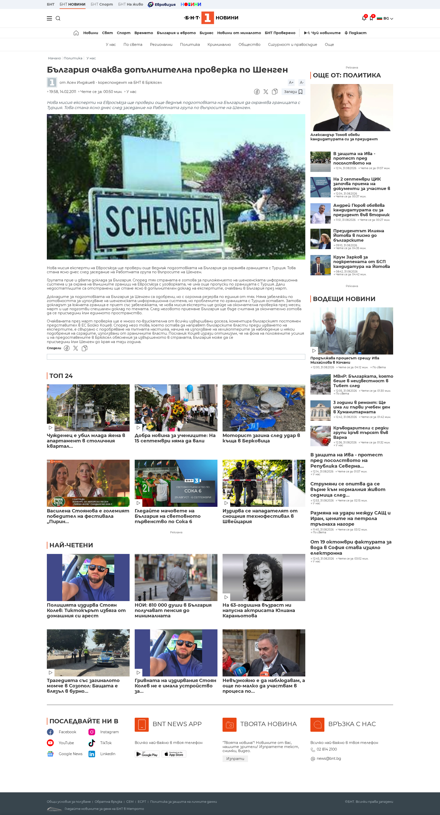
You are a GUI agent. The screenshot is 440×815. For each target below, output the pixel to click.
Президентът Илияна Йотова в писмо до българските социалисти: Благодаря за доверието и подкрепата (363, 236)
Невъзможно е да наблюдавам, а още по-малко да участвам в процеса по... (264, 686)
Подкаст (358, 33)
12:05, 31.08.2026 (346, 390)
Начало (54, 58)
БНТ (50, 4)
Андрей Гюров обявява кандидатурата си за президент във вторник (361, 210)
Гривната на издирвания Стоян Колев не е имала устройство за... (175, 686)
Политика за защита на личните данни (183, 802)
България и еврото (176, 33)
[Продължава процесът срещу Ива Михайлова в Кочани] (351, 331)
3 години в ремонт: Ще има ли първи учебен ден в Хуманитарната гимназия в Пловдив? (361, 407)
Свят (107, 33)
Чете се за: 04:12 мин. (353, 367)
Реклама (176, 532)
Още (329, 44)
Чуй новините (326, 33)
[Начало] (76, 33)
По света (132, 44)
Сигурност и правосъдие (292, 44)
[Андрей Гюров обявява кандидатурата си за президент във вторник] (320, 213)
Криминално (219, 44)
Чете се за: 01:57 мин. (352, 471)
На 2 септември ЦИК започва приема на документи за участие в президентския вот (361, 184)
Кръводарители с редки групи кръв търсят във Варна (361, 433)
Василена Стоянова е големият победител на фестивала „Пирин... (88, 516)
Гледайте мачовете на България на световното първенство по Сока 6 (168, 516)
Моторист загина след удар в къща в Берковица (261, 438)
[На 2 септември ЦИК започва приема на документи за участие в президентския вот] (320, 187)
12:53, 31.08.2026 (323, 500)
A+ (291, 82)
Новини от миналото (239, 33)
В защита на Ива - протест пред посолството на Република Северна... (346, 460)
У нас (111, 44)
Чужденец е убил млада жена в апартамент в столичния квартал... (86, 441)
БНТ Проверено (280, 33)
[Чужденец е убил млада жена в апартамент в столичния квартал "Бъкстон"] (88, 407)
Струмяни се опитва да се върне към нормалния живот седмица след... (348, 489)
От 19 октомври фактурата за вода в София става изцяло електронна (351, 547)
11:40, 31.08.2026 (323, 529)
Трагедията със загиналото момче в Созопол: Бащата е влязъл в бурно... (83, 686)
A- (302, 82)
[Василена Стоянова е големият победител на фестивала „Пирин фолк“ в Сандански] (88, 483)
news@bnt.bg (329, 758)
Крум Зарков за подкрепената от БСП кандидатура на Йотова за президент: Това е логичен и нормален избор (363, 262)
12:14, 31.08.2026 (323, 471)
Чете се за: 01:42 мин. (376, 417)
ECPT (142, 802)
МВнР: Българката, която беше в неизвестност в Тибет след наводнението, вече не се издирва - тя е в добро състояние (363, 381)
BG (386, 18)
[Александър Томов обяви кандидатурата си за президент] (351, 107)
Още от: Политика (347, 75)
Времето (143, 33)
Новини (90, 33)
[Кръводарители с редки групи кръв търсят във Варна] (320, 436)
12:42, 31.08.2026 (346, 417)
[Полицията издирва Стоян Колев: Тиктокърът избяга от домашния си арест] (88, 577)
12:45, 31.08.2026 (323, 558)
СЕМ (130, 802)
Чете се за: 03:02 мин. (353, 558)
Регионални (161, 44)
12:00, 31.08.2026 (323, 367)
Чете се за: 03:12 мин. (352, 529)
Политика (190, 44)
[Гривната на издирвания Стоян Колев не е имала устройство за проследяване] (176, 652)
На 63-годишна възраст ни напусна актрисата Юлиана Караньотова (259, 611)
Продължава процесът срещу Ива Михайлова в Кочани (344, 360)
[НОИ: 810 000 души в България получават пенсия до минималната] (176, 577)
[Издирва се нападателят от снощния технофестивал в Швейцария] (264, 483)
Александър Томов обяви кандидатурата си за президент (344, 137)
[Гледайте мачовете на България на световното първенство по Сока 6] (176, 483)
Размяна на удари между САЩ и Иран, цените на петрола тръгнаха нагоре (350, 518)
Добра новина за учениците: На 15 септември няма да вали (175, 438)
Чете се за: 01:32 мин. (375, 442)
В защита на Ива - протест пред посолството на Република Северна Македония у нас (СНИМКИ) (355, 159)
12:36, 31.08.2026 (346, 442)
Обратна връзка (108, 802)
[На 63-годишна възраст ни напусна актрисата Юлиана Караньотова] (264, 577)
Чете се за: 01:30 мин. (376, 390)
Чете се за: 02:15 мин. (352, 500)
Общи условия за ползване (69, 802)
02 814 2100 (327, 749)
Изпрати (235, 758)
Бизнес (206, 33)
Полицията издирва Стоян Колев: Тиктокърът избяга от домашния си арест (86, 611)
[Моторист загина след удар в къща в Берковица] (264, 407)
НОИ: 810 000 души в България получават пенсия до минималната (173, 611)
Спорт (124, 33)
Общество (249, 44)
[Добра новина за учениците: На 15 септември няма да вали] (176, 407)
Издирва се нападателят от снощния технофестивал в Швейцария (260, 516)
